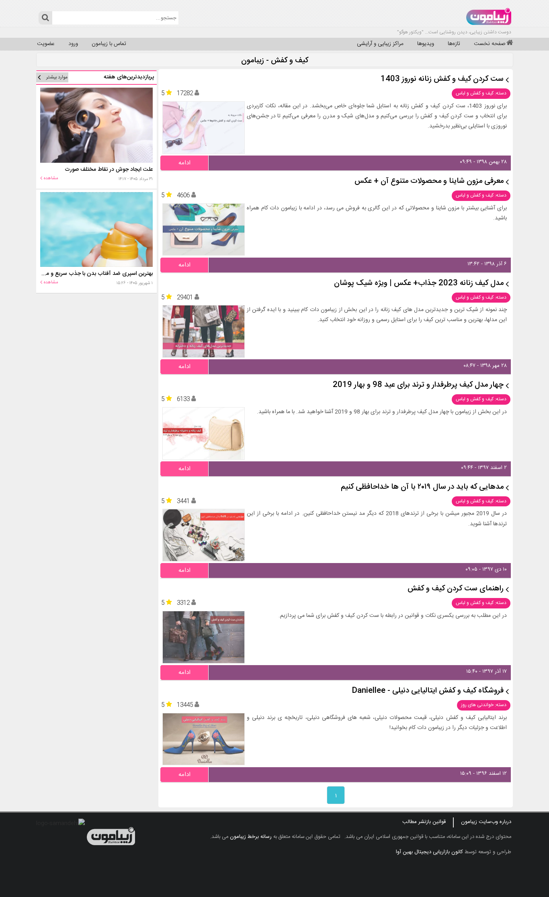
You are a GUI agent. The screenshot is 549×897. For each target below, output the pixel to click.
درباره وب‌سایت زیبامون (486, 821)
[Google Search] (45, 18)
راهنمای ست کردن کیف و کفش (456, 589)
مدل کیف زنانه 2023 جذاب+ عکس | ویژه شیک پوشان (419, 283)
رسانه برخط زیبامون (251, 836)
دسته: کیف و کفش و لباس (481, 93)
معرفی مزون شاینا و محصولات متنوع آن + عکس (429, 181)
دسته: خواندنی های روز (483, 705)
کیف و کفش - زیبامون (274, 61)
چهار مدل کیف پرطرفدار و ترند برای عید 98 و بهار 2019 (418, 385)
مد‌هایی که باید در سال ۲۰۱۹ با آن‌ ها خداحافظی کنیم (422, 487)
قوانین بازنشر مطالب (424, 821)
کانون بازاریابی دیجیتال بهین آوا (429, 852)
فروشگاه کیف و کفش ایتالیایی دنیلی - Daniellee (428, 691)
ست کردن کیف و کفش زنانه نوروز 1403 (442, 79)
